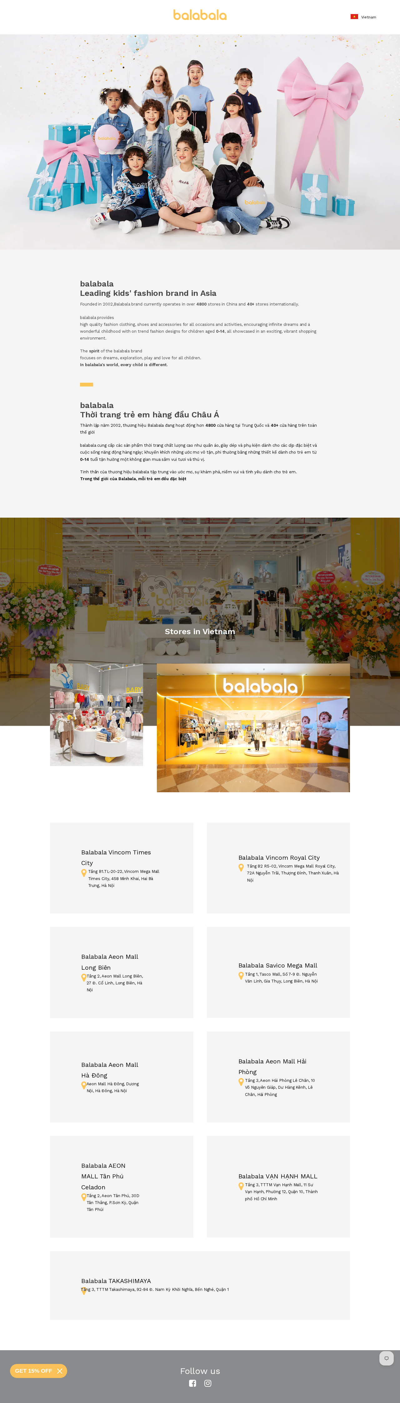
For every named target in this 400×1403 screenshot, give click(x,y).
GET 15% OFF (33, 1371)
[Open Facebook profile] (192, 1383)
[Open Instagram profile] (207, 1383)
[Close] (59, 1371)
